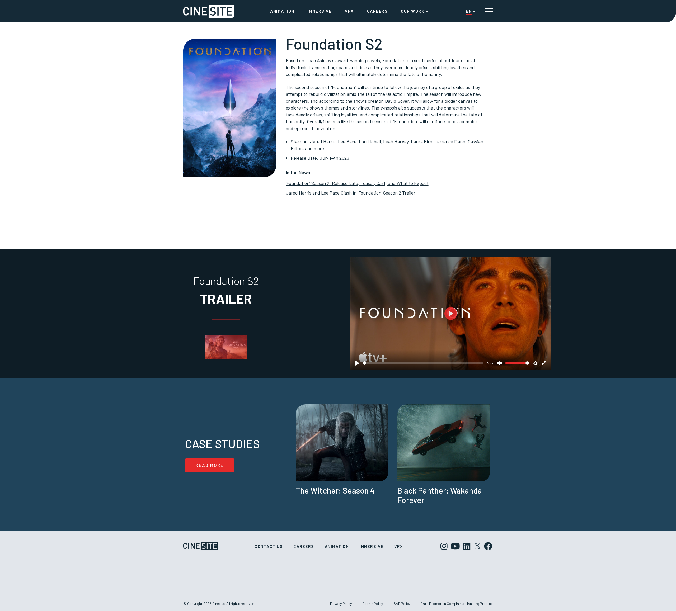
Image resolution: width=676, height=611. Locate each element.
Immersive (320, 10)
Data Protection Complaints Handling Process (457, 603)
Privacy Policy (340, 603)
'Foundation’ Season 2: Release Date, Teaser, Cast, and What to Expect (357, 183)
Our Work (412, 10)
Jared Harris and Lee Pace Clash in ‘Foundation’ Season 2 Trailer (350, 193)
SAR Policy (401, 603)
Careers (377, 10)
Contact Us (269, 546)
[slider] (423, 363)
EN (469, 10)
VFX (349, 10)
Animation (282, 10)
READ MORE (209, 465)
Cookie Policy (372, 603)
